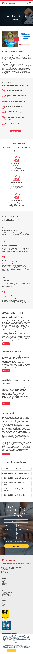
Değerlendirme (5, 580)
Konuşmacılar (4, 585)
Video (3, 602)
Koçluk (3, 582)
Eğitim (3, 581)
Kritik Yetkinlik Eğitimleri (7, 592)
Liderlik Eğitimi (5, 593)
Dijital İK (3, 584)
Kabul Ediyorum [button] (11, 651)
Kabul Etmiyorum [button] (21, 651)
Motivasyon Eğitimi (5, 594)
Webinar (3, 604)
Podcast (3, 605)
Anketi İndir (15, 131)
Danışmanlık (4, 583)
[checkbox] (16, 542)
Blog (2, 603)
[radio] (16, 542)
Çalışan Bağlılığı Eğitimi (6, 595)
